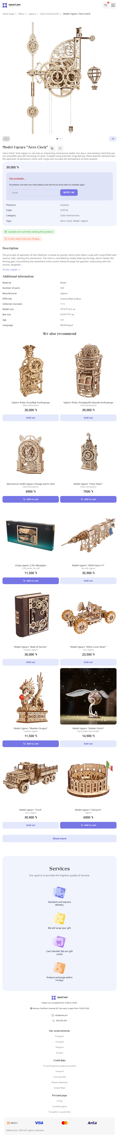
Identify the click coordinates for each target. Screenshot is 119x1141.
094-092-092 (61, 1020)
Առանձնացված (59, 1106)
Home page (8, 13)
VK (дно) (59, 1052)
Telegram (59, 1047)
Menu (21, 13)
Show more (59, 838)
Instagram (59, 1036)
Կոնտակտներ (59, 1076)
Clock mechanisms (49, 13)
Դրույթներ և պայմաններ (59, 1111)
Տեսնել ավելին (10, 269)
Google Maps (59, 1087)
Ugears (32, 13)
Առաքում (59, 1071)
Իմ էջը (59, 1100)
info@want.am (61, 1015)
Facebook (59, 1041)
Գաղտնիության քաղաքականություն (59, 1065)
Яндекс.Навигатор (59, 1082)
